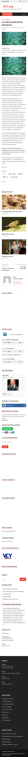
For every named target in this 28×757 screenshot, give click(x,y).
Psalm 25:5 (5, 420)
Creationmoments (15, 27)
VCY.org (8, 6)
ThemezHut (8, 755)
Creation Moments (6, 19)
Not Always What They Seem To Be (12, 211)
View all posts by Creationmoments (18, 282)
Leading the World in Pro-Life (10, 599)
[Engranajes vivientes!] (14, 232)
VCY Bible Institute (7, 701)
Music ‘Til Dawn (6, 706)
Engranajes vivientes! (8, 234)
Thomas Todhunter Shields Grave (11, 608)
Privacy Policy (5, 712)
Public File (4, 715)
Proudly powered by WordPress (9, 753)
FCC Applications (6, 720)
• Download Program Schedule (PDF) (11, 354)
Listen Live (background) (16, 334)
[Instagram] (26, 1)
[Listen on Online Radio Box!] (24, 406)
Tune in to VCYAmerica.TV (8, 531)
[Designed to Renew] (14, 254)
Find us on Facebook (9, 566)
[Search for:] (14, 579)
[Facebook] (22, 1)
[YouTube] (20, 1)
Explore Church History (12, 604)
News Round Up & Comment (10, 589)
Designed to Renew (7, 256)
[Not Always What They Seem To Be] (14, 210)
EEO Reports (5, 717)
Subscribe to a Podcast (8, 698)
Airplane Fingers (7, 594)
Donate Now (7, 429)
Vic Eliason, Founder (7, 709)
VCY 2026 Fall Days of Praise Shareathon (13, 591)
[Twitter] (24, 1)
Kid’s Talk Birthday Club (8, 704)
